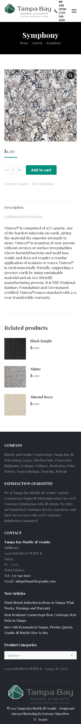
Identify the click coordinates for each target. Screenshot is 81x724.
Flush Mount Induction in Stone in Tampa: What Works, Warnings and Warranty (39, 605)
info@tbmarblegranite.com (36, 581)
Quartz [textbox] (14, 655)
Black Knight (41, 341)
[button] (71, 75)
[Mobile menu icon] (74, 11)
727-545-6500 (21, 575)
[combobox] (40, 655)
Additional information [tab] (23, 216)
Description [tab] (14, 207)
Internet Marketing (24, 714)
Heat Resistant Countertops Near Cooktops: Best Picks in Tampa (40, 618)
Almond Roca (41, 397)
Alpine (35, 369)
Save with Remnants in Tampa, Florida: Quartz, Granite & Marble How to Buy (38, 630)
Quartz (23, 184)
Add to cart (41, 170)
